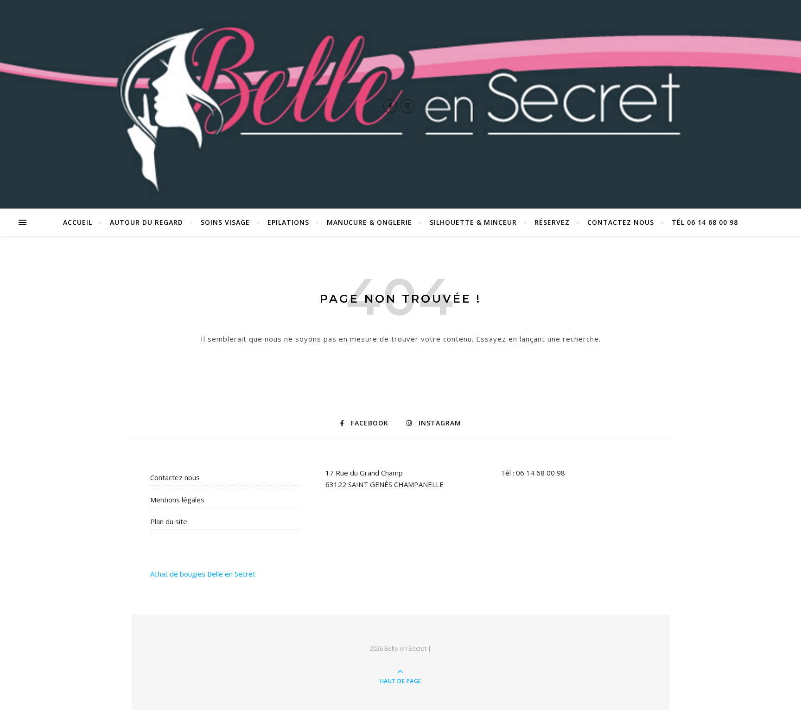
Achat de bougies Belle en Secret (202, 573)
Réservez (552, 222)
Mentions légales (177, 499)
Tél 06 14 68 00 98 (705, 222)
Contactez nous (620, 222)
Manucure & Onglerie (369, 222)
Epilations (288, 222)
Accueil (77, 222)
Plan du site (168, 521)
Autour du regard (146, 222)
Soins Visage (225, 222)
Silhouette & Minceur (473, 222)
